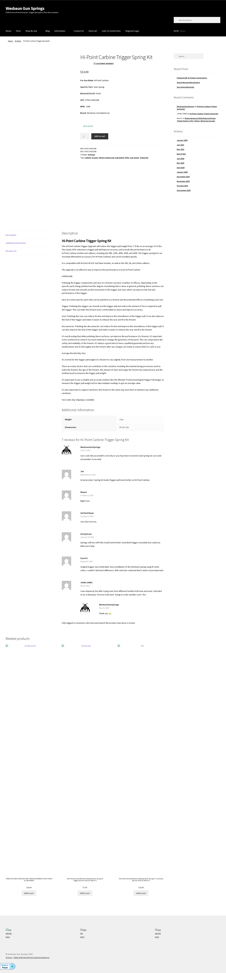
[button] (7, 968)
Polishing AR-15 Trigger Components (192, 78)
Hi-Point (18, 41)
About (8, 31)
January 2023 (182, 140)
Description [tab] (11, 235)
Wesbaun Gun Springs (25, 8)
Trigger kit (144, 157)
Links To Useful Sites (111, 31)
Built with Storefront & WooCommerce (31, 957)
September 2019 (183, 190)
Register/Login (132, 31)
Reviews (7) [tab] (11, 251)
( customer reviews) (104, 63)
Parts (18, 31)
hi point (95, 157)
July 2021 (180, 145)
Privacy (9, 957)
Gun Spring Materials (185, 87)
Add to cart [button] (29, 893)
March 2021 (181, 154)
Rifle (127, 157)
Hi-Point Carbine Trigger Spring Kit (204, 113)
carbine (88, 157)
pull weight (119, 157)
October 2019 (182, 186)
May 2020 (180, 163)
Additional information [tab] (16, 243)
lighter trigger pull (106, 157)
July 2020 (180, 158)
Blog (48, 31)
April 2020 (180, 167)
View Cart (93, 31)
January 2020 (182, 172)
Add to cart (99, 136)
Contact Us (79, 31)
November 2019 (183, 181)
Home (10, 41)
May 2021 (180, 149)
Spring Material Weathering (188, 82)
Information (60, 31)
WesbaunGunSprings (185, 106)
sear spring (134, 157)
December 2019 (183, 177)
